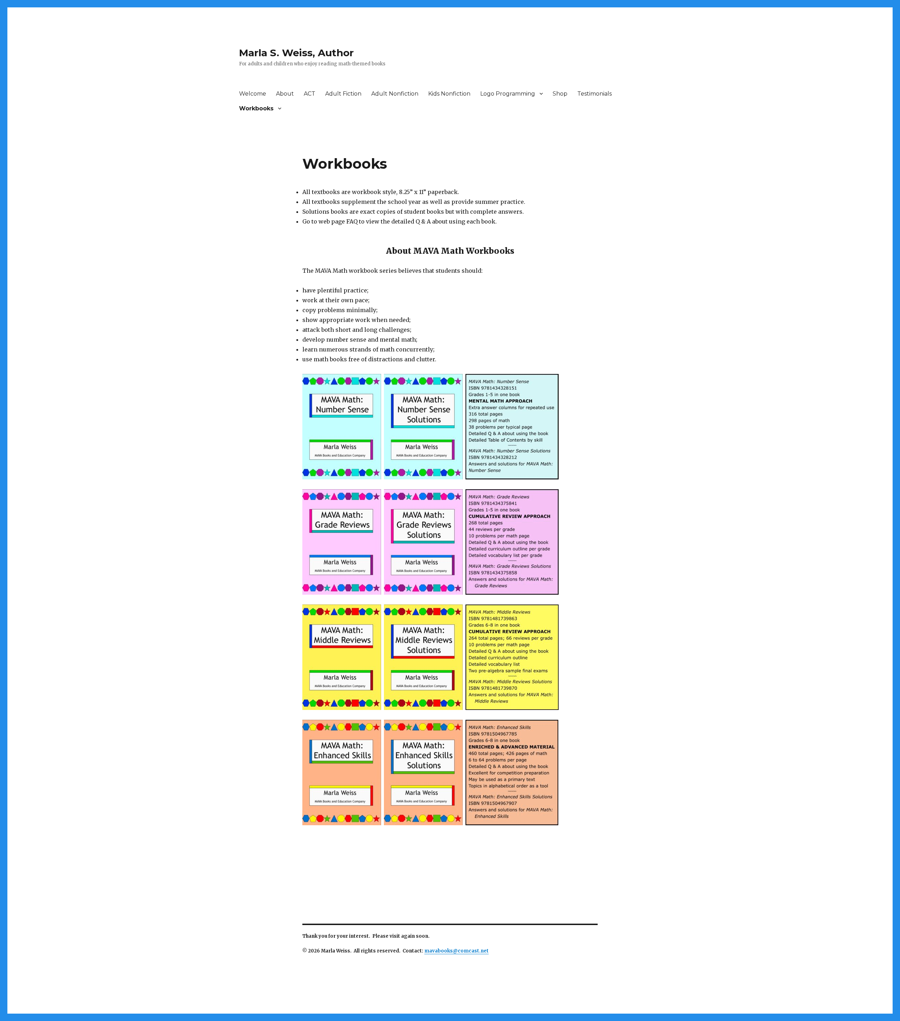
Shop (560, 93)
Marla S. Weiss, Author (296, 53)
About (285, 93)
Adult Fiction (343, 93)
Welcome (252, 93)
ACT (309, 93)
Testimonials (594, 93)
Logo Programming (507, 93)
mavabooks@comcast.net (456, 951)
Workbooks (256, 108)
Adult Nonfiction (394, 93)
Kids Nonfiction (449, 93)
